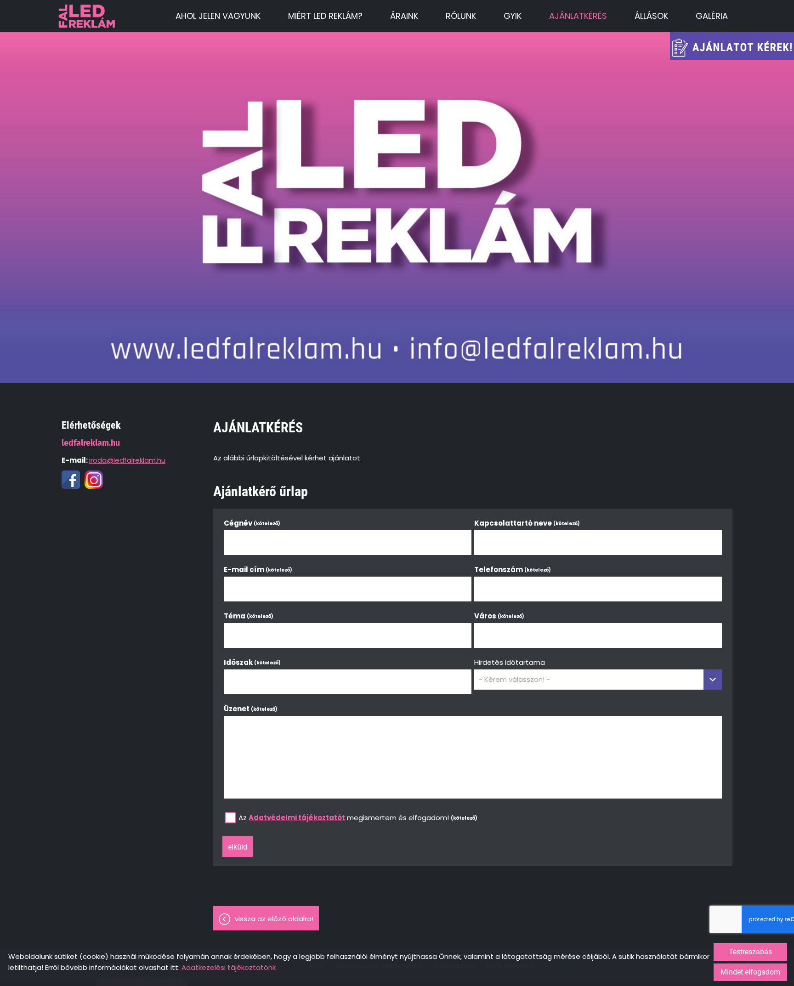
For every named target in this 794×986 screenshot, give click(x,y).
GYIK (513, 16)
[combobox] (598, 679)
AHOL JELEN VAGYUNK (218, 16)
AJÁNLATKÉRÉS (578, 16)
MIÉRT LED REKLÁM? (325, 16)
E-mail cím (258, 569)
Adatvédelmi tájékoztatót (297, 817)
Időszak (252, 662)
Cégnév (252, 523)
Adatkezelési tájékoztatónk (228, 967)
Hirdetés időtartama (509, 662)
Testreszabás (750, 951)
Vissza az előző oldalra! (274, 919)
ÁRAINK (404, 16)
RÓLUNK (461, 16)
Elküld (237, 847)
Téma (249, 616)
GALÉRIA (712, 16)
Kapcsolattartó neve (527, 523)
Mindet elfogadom (750, 972)
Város (499, 616)
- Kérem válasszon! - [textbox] (514, 679)
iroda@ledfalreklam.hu (127, 460)
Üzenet (251, 709)
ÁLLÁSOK (651, 16)
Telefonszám (512, 569)
